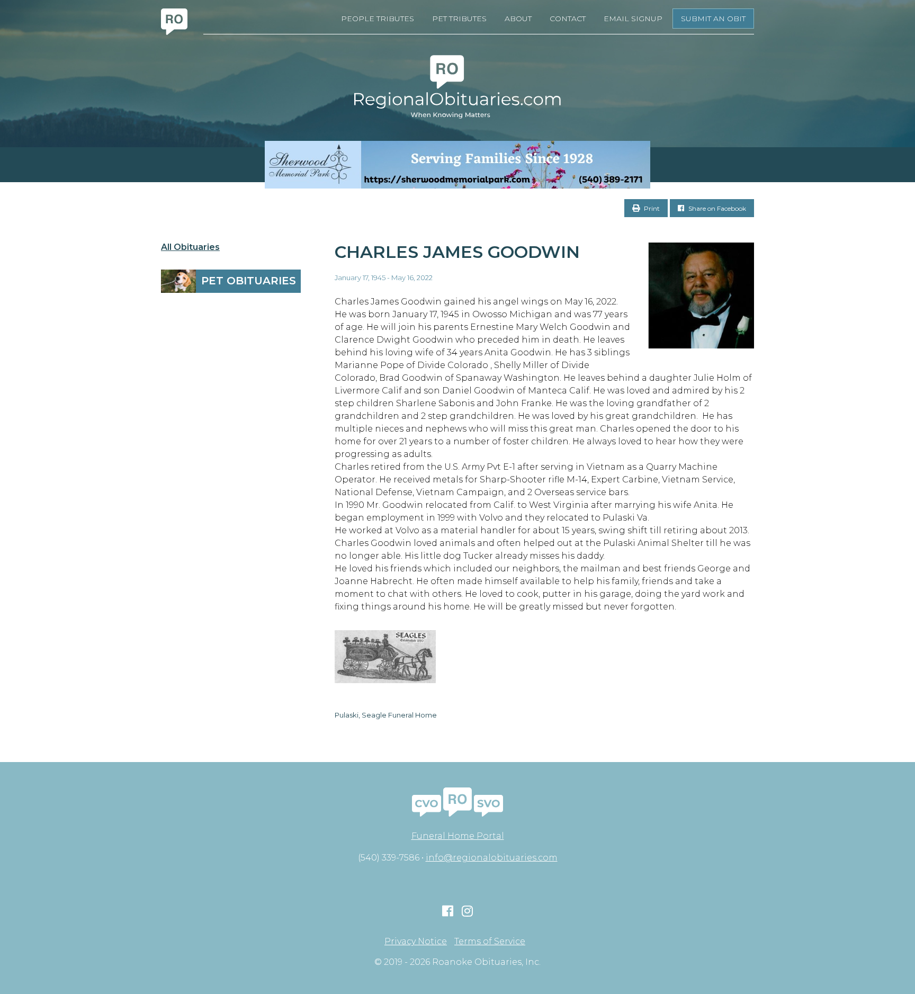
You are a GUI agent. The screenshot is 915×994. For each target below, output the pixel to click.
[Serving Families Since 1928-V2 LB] (457, 165)
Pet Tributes (459, 18)
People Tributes (377, 18)
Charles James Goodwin (457, 251)
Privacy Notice (415, 941)
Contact (568, 18)
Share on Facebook (716, 208)
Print (651, 208)
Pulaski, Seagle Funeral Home (386, 715)
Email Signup (633, 18)
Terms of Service (489, 941)
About (518, 18)
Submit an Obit (713, 18)
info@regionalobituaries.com (492, 858)
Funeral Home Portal (457, 836)
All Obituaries (190, 247)
